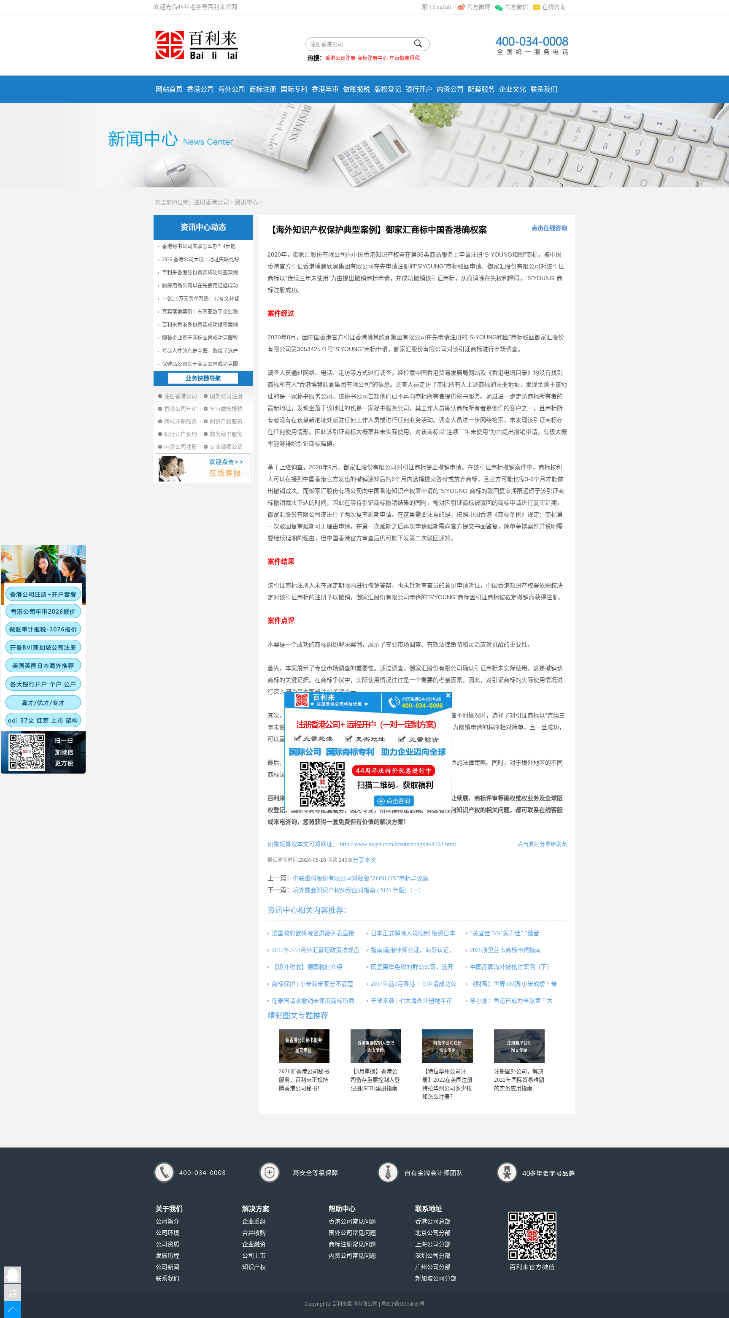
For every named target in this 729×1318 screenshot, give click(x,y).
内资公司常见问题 (352, 1256)
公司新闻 (167, 1267)
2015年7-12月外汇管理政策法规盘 (315, 950)
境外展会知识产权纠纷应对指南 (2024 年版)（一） (358, 890)
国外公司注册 (226, 396)
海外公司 (231, 89)
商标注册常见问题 (352, 1244)
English (442, 7)
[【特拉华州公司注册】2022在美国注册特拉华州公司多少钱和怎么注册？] (447, 1046)
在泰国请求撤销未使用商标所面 (313, 1001)
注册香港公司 (211, 202)
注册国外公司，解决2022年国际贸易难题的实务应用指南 (519, 1079)
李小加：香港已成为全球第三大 (511, 1001)
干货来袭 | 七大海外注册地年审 (411, 1001)
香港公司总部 (433, 1221)
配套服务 (481, 89)
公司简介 (167, 1221)
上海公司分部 (433, 1244)
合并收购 (254, 1233)
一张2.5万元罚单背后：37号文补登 (200, 299)
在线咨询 (554, 7)
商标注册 (262, 89)
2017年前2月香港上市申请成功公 (413, 984)
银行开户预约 (180, 434)
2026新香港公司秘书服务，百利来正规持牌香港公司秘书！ (304, 1079)
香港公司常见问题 (352, 1221)
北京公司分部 (433, 1233)
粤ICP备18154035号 (403, 1304)
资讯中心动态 (203, 227)
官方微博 (478, 7)
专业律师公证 (226, 447)
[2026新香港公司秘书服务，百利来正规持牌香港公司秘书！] (304, 1046)
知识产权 (254, 1267)
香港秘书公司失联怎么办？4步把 (198, 246)
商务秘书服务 (226, 434)
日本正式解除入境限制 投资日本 (413, 933)
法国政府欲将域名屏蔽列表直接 (313, 933)
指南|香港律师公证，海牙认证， (413, 950)
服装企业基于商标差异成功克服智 (200, 338)
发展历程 (167, 1256)
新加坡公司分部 (435, 1278)
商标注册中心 (372, 58)
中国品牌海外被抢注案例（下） (511, 967)
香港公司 (200, 89)
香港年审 (325, 89)
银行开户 (418, 89)
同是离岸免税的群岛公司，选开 (412, 967)
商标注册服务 (180, 421)
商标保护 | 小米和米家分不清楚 (312, 984)
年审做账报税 (404, 58)
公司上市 (254, 1256)
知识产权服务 (226, 421)
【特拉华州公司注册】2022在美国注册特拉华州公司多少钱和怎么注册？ (447, 1084)
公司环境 (167, 1233)
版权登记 (387, 89)
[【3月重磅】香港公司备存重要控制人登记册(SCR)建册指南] (376, 1046)
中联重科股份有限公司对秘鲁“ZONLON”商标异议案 (361, 878)
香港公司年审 (180, 409)
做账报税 (356, 89)
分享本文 (364, 860)
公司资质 (167, 1244)
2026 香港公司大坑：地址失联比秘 (200, 260)
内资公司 (450, 89)
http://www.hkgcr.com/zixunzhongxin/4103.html (397, 844)
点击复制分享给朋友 (542, 844)
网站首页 (169, 89)
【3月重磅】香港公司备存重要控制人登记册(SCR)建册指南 (375, 1079)
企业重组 (254, 1221)
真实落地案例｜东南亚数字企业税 (200, 312)
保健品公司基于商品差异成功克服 (200, 364)
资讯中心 (246, 202)
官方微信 (516, 7)
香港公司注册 (340, 58)
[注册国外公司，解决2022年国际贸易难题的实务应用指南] (519, 1046)
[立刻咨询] (368, 750)
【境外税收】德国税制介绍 (307, 967)
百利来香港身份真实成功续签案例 (200, 273)
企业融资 (254, 1244)
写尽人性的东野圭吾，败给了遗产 (200, 351)
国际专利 (294, 89)
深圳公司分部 (433, 1256)
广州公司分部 (433, 1267)
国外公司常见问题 (352, 1233)
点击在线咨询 (549, 228)
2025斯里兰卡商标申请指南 (505, 950)
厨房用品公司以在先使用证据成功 (200, 286)
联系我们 (543, 89)
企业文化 (512, 89)
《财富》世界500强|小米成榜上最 (513, 984)
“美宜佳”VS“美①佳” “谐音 (504, 933)
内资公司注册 (180, 447)
